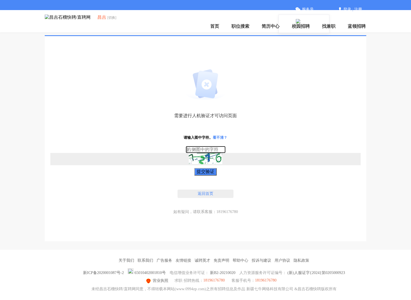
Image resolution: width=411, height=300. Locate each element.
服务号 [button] (308, 9)
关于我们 (126, 260)
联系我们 (145, 260)
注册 (358, 9)
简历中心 (271, 26)
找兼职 (329, 26)
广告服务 (164, 260)
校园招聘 (301, 26)
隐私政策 (301, 260)
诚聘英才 (202, 260)
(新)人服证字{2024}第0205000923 (316, 273)
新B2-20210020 (222, 273)
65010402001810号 (150, 273)
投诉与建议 (261, 260)
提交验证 (205, 171)
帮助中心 (240, 260)
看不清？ (220, 137)
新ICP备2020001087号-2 (103, 273)
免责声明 (221, 260)
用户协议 (282, 260)
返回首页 (205, 194)
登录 (347, 9)
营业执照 (160, 280)
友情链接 (183, 260)
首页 (214, 26)
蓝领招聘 (357, 26)
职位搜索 (240, 26)
